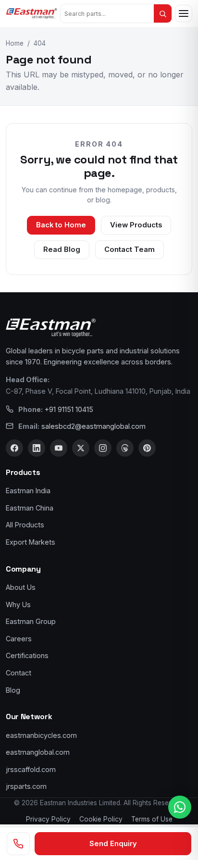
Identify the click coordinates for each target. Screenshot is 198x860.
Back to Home (61, 225)
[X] (80, 448)
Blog (13, 690)
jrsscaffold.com (31, 769)
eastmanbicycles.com (41, 735)
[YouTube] (58, 448)
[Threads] (125, 448)
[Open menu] (183, 13)
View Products (136, 225)
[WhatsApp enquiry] (179, 807)
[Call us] (18, 843)
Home (15, 43)
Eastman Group (31, 621)
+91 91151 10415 (69, 409)
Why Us (18, 604)
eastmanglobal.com (38, 752)
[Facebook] (14, 448)
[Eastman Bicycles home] (31, 13)
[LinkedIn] (36, 448)
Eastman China (29, 508)
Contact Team (129, 249)
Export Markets (30, 542)
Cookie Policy (101, 819)
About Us (21, 587)
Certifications (27, 655)
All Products (25, 525)
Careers (19, 639)
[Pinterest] (147, 448)
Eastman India (28, 490)
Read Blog (61, 249)
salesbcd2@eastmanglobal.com (93, 426)
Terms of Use (152, 819)
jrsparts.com (26, 786)
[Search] (163, 13)
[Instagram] (102, 448)
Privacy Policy (48, 819)
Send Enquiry (113, 843)
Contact (18, 673)
